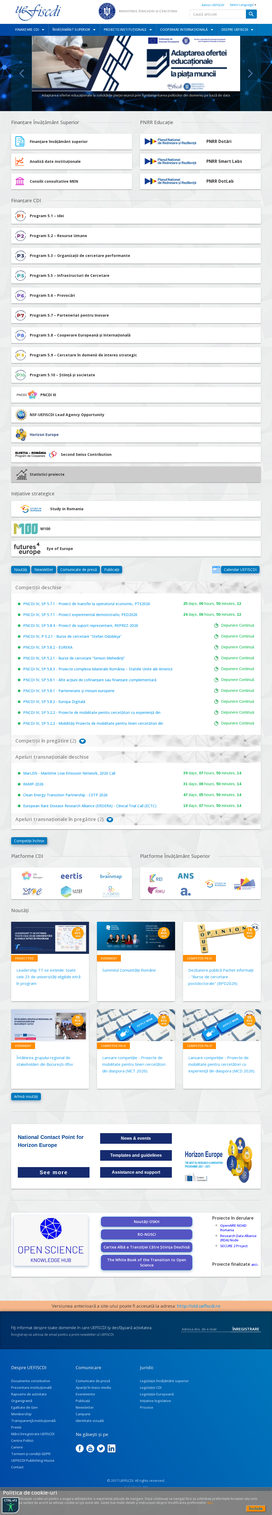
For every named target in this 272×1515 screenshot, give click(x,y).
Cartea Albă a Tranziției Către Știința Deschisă (147, 1247)
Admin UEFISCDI (213, 5)
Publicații (111, 569)
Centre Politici (22, 1440)
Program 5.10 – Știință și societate (62, 374)
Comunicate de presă (78, 569)
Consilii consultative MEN (54, 181)
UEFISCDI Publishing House (32, 1460)
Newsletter (43, 569)
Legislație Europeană (157, 1394)
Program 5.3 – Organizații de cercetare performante (80, 255)
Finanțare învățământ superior (59, 141)
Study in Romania (66, 508)
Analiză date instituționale (55, 161)
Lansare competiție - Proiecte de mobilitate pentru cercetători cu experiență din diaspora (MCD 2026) (221, 1064)
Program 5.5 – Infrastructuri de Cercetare (69, 275)
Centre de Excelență (136, 95)
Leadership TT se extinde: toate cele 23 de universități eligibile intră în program (48, 976)
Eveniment (109, 958)
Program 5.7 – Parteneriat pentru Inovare (69, 315)
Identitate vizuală (90, 1420)
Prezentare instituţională (31, 1387)
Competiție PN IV (199, 958)
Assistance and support (136, 1172)
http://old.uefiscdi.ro (198, 1306)
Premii (16, 1427)
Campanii (83, 1414)
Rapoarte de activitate (29, 1394)
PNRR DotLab (220, 181)
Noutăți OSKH (146, 1221)
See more (54, 1172)
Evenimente (85, 1394)
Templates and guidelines (136, 1155)
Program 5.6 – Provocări (52, 295)
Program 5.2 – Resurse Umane (58, 235)
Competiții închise (29, 840)
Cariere (17, 1447)
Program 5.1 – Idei (47, 215)
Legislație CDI (151, 1387)
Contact (17, 1467)
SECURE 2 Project (234, 1245)
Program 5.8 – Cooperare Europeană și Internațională (80, 335)
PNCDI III (48, 394)
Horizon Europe (44, 434)
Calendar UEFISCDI (240, 569)
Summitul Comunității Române (129, 970)
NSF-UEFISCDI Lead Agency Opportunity (67, 414)
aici (254, 1264)
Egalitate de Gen (24, 1407)
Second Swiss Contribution (86, 454)
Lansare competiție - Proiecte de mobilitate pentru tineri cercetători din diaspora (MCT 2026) (133, 1064)
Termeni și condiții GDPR (30, 1453)
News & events (136, 1138)
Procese (146, 1407)
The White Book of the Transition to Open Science (146, 1262)
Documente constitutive (30, 1380)
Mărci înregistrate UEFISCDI (32, 1433)
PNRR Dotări (219, 141)
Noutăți (20, 569)
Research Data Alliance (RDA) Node (238, 1238)
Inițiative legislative (155, 1400)
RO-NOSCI (147, 1234)
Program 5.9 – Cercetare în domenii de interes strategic (83, 354)
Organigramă (21, 1400)
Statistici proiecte (47, 474)
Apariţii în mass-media (93, 1387)
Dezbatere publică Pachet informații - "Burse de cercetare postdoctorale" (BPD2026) (220, 976)
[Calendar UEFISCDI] (216, 569)
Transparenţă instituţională (33, 1420)
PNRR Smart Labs (224, 161)
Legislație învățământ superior (164, 1380)
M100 (45, 528)
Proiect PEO (24, 958)
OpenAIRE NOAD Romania (233, 1227)
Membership (21, 1414)
